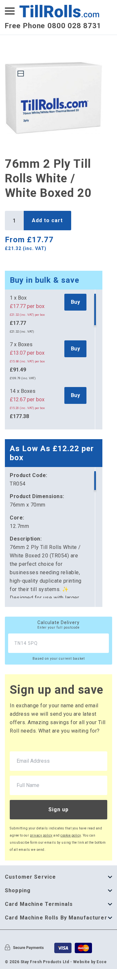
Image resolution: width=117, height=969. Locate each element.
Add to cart (47, 220)
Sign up (58, 809)
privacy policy (41, 835)
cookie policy (70, 835)
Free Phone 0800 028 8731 (53, 25)
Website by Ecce (90, 962)
